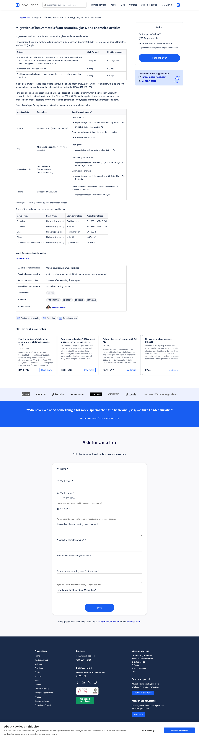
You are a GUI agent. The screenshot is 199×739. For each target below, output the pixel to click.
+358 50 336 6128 (83, 660)
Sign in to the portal (142, 692)
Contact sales (149, 80)
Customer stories (149, 5)
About (113, 5)
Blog (123, 5)
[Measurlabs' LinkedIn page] (83, 682)
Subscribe (138, 714)
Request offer (159, 57)
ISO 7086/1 (91, 300)
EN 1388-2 (79, 300)
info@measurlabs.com (154, 76)
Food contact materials (30, 318)
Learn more (51, 734)
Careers (38, 685)
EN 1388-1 (67, 300)
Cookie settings (147, 730)
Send (99, 607)
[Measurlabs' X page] (89, 682)
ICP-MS (51, 293)
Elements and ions (70, 318)
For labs (38, 676)
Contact (133, 5)
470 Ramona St (138, 662)
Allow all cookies (179, 730)
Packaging (51, 318)
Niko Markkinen (59, 307)
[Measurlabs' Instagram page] (95, 682)
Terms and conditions (44, 693)
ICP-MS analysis (22, 258)
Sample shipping (42, 689)
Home (37, 656)
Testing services (98, 5)
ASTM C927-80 (53, 300)
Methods (38, 664)
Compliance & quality (43, 705)
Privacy (38, 697)
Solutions (39, 668)
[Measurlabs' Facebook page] (77, 682)
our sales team (133, 621)
